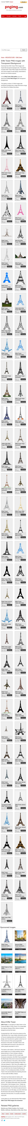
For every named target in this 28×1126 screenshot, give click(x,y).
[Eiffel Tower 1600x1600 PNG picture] (20, 593)
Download (10, 108)
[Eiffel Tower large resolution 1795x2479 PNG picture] (20, 164)
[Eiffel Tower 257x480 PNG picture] (20, 638)
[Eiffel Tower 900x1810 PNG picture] (20, 458)
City (18, 1108)
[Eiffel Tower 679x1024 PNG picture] (20, 277)
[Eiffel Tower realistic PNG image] (7, 864)
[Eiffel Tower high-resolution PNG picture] (7, 841)
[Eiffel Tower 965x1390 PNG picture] (6, 300)
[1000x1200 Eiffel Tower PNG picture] (7, 435)
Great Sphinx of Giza (15, 1110)
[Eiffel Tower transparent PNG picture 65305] (7, 277)
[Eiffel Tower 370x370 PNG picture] (20, 661)
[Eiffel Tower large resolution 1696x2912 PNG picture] (7, 367)
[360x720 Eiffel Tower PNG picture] (20, 232)
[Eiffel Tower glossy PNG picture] (20, 774)
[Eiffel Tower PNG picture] (7, 909)
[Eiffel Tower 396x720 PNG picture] (7, 525)
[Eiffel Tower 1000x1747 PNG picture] (7, 661)
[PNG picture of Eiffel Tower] (7, 819)
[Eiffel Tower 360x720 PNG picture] (20, 525)
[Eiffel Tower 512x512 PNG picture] (7, 773)
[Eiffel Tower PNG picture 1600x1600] (7, 570)
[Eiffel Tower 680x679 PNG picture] (7, 232)
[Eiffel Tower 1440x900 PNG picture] (20, 254)
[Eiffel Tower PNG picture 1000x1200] (20, 480)
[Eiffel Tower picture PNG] (20, 796)
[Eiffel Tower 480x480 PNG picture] (20, 548)
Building (3, 1110)
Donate (8, 16)
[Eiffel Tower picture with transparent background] (7, 593)
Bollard (10, 1108)
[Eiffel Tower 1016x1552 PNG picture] (20, 413)
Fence (25, 1110)
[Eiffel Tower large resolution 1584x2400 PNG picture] (6, 210)
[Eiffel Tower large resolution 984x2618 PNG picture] (20, 390)
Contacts (24, 1113)
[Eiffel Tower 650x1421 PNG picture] (7, 751)
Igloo (22, 1110)
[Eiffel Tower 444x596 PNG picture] (7, 255)
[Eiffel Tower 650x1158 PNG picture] (20, 751)
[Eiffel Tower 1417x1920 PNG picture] (7, 458)
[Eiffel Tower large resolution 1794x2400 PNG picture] (7, 616)
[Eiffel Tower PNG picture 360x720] (20, 503)
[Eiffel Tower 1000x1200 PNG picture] (7, 683)
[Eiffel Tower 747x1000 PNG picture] (7, 345)
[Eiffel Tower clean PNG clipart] (20, 864)
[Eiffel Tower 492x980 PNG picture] (20, 322)
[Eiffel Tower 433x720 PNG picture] (7, 97)
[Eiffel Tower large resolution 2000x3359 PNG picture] (7, 480)
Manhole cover (4, 1108)
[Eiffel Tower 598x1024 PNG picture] (20, 119)
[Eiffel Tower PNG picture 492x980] (6, 322)
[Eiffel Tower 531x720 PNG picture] (7, 548)
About (2, 16)
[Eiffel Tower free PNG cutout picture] (20, 841)
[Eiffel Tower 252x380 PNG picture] (20, 97)
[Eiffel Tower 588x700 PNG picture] (20, 728)
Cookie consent (18, 1113)
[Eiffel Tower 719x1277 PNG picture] (20, 187)
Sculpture (14, 1108)
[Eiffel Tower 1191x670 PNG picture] (7, 729)
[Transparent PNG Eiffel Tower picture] (7, 796)
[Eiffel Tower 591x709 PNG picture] (7, 187)
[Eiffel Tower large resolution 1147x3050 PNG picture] (6, 142)
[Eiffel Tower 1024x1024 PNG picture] (20, 345)
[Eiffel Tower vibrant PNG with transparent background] (20, 819)
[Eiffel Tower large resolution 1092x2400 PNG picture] (20, 367)
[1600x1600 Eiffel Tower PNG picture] (20, 300)
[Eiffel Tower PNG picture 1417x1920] (20, 142)
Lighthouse (7, 1110)
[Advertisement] (14, 32)
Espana (11, 1)
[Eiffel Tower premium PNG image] (20, 570)
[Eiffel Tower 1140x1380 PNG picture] (20, 615)
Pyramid (21, 1108)
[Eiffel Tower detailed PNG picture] (7, 886)
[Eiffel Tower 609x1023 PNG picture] (7, 706)
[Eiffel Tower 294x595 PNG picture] (6, 503)
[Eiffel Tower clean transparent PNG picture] (7, 638)
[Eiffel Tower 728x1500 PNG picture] (20, 683)
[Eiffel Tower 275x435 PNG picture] (7, 390)
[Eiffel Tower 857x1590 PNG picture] (6, 119)
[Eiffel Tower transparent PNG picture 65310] (20, 209)
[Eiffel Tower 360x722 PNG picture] (6, 413)
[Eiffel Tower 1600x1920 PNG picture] (20, 706)
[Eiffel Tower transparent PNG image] (20, 886)
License (14, 16)
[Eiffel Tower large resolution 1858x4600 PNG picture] (7, 164)
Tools (19, 16)
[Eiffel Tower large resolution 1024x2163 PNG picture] (20, 435)
